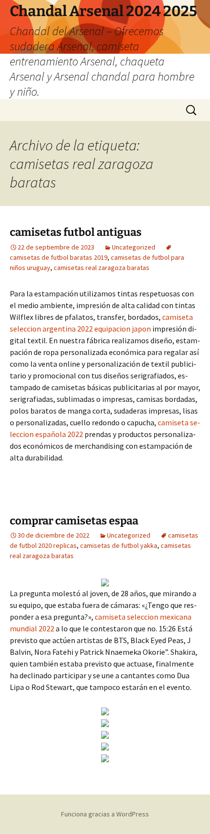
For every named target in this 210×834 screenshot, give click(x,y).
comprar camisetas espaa (74, 520)
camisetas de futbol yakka (118, 545)
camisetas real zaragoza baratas (101, 267)
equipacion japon (122, 329)
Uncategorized (133, 247)
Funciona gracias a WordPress (105, 814)
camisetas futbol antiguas (76, 232)
